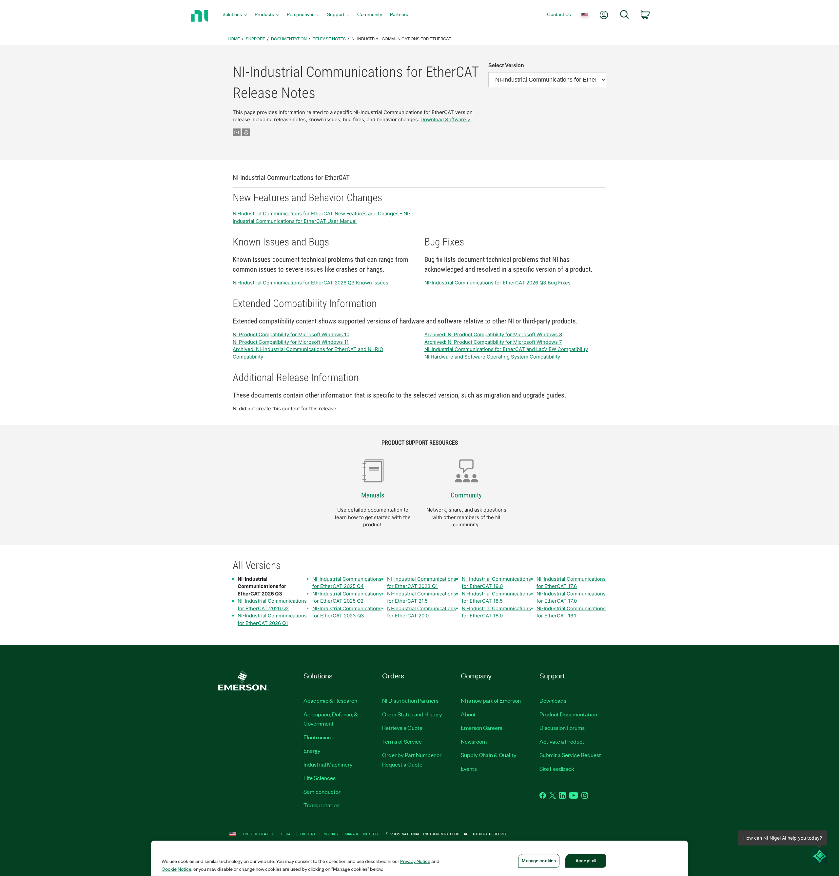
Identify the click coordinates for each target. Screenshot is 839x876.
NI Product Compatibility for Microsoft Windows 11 (291, 342)
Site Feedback (556, 768)
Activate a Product (561, 741)
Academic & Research (330, 700)
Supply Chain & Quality (489, 754)
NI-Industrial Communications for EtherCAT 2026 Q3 (262, 586)
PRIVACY (330, 834)
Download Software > (445, 119)
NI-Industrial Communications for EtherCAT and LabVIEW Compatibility (506, 349)
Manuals (372, 495)
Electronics (317, 737)
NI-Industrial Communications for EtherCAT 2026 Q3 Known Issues (310, 283)
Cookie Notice (176, 869)
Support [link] (255, 38)
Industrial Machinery (328, 764)
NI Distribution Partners (410, 700)
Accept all (586, 860)
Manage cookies (361, 834)
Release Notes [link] (329, 38)
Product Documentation (568, 714)
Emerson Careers (481, 727)
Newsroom (474, 741)
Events (469, 768)
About (468, 714)
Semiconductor (322, 791)
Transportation (321, 804)
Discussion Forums (562, 727)
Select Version (506, 65)
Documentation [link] (289, 38)
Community (466, 495)
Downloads (552, 700)
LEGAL (287, 834)
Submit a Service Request (570, 754)
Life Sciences (319, 777)
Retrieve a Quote (402, 727)
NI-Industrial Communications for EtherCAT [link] (401, 38)
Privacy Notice (415, 861)
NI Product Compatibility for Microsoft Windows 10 (291, 334)
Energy (312, 750)
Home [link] (234, 38)
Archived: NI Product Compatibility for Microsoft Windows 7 (493, 342)
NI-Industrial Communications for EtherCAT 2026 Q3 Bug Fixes (497, 283)
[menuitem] (235, 16)
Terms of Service (402, 741)
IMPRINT (308, 834)
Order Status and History (412, 714)
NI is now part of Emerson (491, 700)
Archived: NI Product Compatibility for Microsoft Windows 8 (493, 334)
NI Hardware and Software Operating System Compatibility (492, 357)
